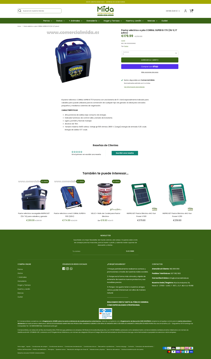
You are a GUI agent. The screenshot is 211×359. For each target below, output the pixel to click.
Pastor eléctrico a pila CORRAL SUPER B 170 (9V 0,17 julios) (41, 26)
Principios (51, 349)
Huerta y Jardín (134, 20)
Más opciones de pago (149, 72)
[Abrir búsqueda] (20, 10)
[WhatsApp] (71, 268)
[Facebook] (63, 268)
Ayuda (28, 346)
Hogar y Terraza (112, 20)
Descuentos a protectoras (106, 346)
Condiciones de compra (39, 346)
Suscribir (130, 251)
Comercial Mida (40, 353)
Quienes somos (61, 349)
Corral (123, 41)
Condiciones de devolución (73, 346)
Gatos (59, 20)
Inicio (19, 26)
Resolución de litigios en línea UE (77, 349)
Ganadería (92, 20)
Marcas (152, 20)
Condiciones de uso (90, 346)
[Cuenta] (185, 11)
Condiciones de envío (56, 346)
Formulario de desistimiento (144, 346)
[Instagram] (67, 268)
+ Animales (74, 20)
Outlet (164, 20)
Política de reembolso (39, 349)
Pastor (126, 46)
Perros (46, 20)
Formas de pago (121, 346)
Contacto (131, 346)
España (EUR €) (172, 11)
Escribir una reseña (125, 153)
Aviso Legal (21, 346)
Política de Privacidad (24, 349)
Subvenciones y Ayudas (97, 349)
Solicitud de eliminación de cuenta (132, 349)
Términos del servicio (113, 349)
